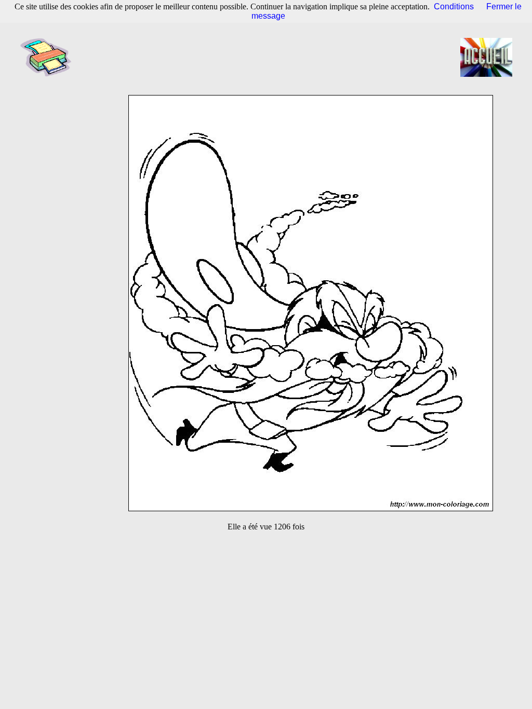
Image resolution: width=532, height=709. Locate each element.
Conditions (454, 6)
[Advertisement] (269, 57)
